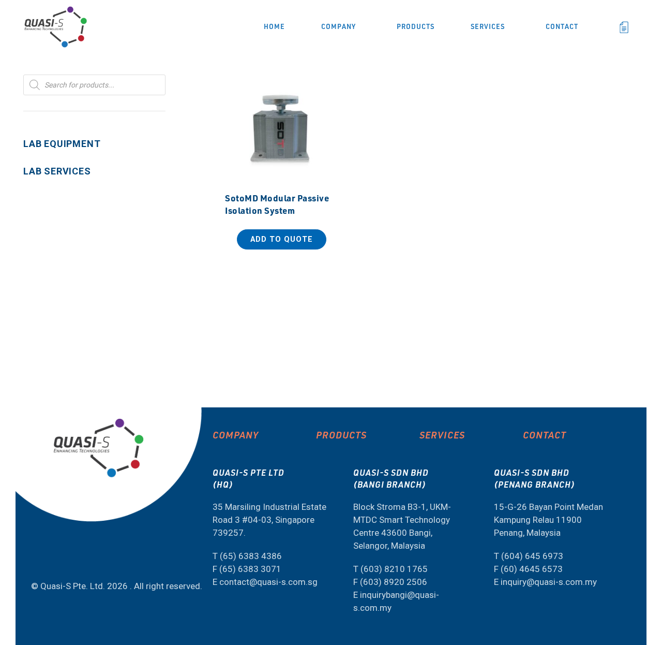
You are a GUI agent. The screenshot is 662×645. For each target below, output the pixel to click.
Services (442, 435)
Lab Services (57, 171)
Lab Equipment (61, 143)
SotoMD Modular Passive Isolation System (277, 204)
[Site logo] (55, 26)
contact (544, 435)
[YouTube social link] (36, 558)
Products (341, 435)
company (236, 435)
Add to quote (281, 239)
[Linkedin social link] (55, 558)
